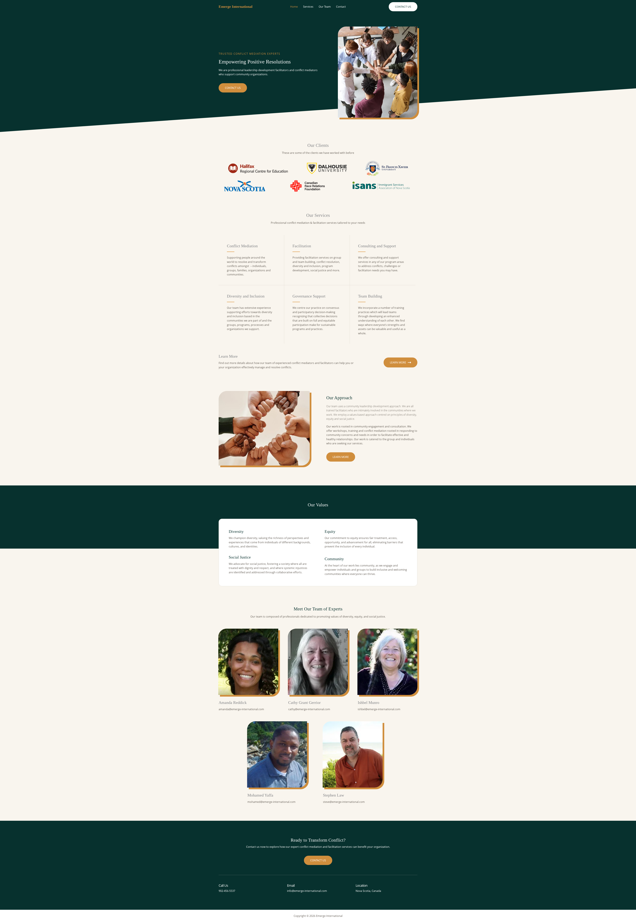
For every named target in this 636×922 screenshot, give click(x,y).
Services (308, 6)
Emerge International (235, 6)
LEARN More (398, 362)
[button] (403, 6)
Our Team (325, 6)
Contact (341, 6)
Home (294, 6)
